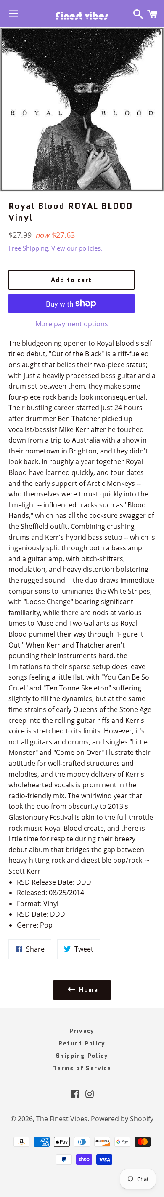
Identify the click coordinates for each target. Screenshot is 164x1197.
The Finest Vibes (61, 1118)
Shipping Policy (82, 1055)
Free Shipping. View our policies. (55, 248)
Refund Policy (81, 1043)
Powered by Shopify (122, 1118)
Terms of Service (82, 1068)
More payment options (71, 323)
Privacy (82, 1030)
